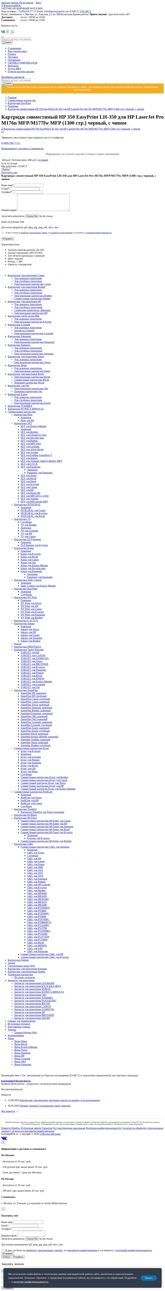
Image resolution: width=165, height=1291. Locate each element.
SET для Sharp (28, 481)
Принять (149, 1278)
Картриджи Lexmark (19, 324)
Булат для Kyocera (30, 751)
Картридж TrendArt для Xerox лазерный (42, 812)
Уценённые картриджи (20, 974)
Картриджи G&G (23, 844)
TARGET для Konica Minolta (36, 681)
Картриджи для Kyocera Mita (23, 316)
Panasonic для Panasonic (40, 472)
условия (42, 160)
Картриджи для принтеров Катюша (27, 968)
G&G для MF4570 (37, 902)
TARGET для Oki (30, 687)
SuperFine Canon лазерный (35, 701)
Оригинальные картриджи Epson (32, 403)
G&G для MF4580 (37, 905)
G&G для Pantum (36, 881)
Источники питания (19, 1023)
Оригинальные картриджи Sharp (32, 371)
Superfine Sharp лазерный (34, 742)
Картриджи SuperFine (26, 690)
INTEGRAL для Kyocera (34, 513)
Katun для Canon (30, 559)
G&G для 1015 (35, 873)
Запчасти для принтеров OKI (30, 994)
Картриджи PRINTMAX (27, 646)
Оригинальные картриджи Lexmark (33, 333)
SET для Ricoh (28, 478)
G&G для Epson (35, 864)
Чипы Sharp (20, 1041)
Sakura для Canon (30, 635)
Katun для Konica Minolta (34, 565)
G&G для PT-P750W (38, 936)
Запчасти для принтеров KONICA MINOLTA (39, 992)
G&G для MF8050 (37, 945)
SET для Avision (29, 452)
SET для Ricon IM (30, 493)
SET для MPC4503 (31, 443)
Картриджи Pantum (18, 960)
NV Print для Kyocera (32, 612)
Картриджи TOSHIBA (20, 406)
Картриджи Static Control (27, 580)
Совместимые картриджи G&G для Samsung (45, 847)
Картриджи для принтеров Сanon (26, 275)
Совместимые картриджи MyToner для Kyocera (47, 832)
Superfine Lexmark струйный (36, 725)
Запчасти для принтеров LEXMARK (34, 983)
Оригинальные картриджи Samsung (33, 353)
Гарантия (47, 1128)
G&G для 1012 (35, 870)
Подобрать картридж (12, 77)
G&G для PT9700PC (38, 919)
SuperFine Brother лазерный (36, 710)
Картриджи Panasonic (19, 336)
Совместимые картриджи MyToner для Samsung (47, 826)
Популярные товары (19, 1026)
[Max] (13, 33)
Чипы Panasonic (22, 1064)
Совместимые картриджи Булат (31, 748)
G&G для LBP (35, 948)
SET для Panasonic (31, 466)
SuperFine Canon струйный (35, 699)
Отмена (6, 1257)
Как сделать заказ (17, 51)
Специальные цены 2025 (21, 965)
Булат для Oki (28, 768)
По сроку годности (24, 977)
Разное (18, 643)
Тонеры (12, 1029)
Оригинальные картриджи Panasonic (34, 342)
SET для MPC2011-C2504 (35, 495)
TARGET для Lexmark (33, 684)
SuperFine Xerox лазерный (35, 704)
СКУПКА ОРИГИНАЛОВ (22, 62)
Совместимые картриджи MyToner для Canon (46, 820)
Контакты (13, 65)
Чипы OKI (20, 1061)
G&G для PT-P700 (37, 928)
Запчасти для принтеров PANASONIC (35, 1000)
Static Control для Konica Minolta (38, 585)
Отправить (8, 1253)
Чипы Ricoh (20, 1044)
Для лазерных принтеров (28, 278)
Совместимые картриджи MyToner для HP (44, 823)
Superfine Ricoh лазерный (34, 733)
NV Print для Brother (32, 617)
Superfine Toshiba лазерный (35, 739)
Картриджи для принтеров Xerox (26, 356)
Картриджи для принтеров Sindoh (26, 971)
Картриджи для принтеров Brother (26, 287)
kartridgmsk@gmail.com (56, 11)
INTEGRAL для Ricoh (33, 516)
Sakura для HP (28, 632)
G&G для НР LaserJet (38, 884)
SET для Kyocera (30, 484)
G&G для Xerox (35, 852)
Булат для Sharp (29, 771)
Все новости (8, 1111)
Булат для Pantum (30, 759)
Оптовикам (14, 60)
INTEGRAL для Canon (33, 510)
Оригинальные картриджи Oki (31, 388)
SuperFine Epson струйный (35, 730)
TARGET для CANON (33, 655)
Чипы (11, 1038)
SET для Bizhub (29, 440)
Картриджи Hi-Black (25, 815)
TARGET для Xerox (31, 661)
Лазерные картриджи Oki (28, 391)
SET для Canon (29, 487)
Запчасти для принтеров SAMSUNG (34, 1009)
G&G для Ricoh (35, 942)
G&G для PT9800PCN (39, 922)
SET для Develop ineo (32, 437)
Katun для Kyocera (31, 554)
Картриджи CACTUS (26, 620)
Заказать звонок (10, 2)
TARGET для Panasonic (33, 670)
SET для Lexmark (30, 446)
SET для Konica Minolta (33, 426)
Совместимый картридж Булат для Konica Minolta (48, 788)
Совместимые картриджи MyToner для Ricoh (45, 829)
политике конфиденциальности (30, 1281)
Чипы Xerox (21, 1050)
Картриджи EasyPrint (25, 588)
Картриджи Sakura (24, 623)
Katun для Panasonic (31, 571)
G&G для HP (34, 858)
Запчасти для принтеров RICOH (32, 1003)
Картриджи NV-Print (25, 597)
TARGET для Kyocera (33, 667)
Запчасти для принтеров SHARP (32, 1018)
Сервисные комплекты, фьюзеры (32, 310)
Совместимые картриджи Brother (32, 298)
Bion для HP (27, 420)
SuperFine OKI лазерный (34, 716)
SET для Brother (29, 432)
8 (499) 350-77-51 (10, 143)
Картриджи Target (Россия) (29, 649)
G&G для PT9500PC (38, 913)
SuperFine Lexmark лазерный (36, 722)
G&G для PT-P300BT (38, 931)
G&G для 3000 (35, 867)
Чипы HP (19, 1055)
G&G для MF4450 (37, 896)
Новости (6, 1128)
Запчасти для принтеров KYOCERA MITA (37, 986)
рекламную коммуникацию (62, 233)
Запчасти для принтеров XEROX (32, 989)
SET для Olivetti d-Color (33, 435)
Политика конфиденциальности (103, 1128)
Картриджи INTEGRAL (27, 504)
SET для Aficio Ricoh (32, 449)
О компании (14, 48)
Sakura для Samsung (31, 638)
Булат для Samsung (31, 762)
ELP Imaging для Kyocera (34, 545)
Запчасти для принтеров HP (29, 1012)
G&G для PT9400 (36, 910)
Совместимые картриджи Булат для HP (42, 786)
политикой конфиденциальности (99, 233)
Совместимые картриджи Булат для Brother (44, 777)
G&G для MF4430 (37, 893)
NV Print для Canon (31, 609)
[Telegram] (8, 33)
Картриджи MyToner (25, 818)
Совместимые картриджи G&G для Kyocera (45, 957)
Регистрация (26, 2)
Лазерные (26, 417)
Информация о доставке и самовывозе (22, 148)
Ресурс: (12, 261)
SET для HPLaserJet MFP (34, 501)
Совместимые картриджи (22, 411)
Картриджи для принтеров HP (24, 301)
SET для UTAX (29, 464)
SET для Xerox (29, 475)
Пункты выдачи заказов (21, 71)
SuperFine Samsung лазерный (36, 707)
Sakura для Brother (30, 641)
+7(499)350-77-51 (26, 11)
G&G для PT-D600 (37, 939)
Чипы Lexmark (22, 1058)
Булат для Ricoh (29, 765)
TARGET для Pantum (32, 672)
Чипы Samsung (22, 1052)
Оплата (12, 54)
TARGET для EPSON (32, 678)
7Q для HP (26, 533)
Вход (38, 2)
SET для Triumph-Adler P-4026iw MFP (41, 461)
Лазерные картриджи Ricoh (29, 382)
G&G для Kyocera (37, 887)
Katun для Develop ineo (33, 568)
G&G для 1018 (35, 876)
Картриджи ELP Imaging (27, 539)
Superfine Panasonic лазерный (37, 713)
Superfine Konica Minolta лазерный (39, 736)
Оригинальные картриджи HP (31, 313)
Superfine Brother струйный (35, 745)
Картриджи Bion (23, 414)
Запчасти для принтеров (21, 980)
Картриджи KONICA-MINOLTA (26, 408)
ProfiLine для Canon (31, 803)
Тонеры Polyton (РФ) (25, 1032)
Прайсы (15, 1128)
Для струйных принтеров (28, 281)
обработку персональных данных (34, 233)
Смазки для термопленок (21, 1021)
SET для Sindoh (29, 458)
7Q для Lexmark (29, 530)
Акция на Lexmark (24, 330)
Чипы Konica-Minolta (25, 1047)
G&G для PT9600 (36, 916)
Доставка (13, 57)
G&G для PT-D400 (37, 934)
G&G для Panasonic (37, 951)
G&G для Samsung (37, 878)
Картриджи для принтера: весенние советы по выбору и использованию (60, 1100)
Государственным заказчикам (69, 1128)
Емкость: (13, 264)
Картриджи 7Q (22, 519)
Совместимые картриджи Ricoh (31, 379)
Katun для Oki (28, 562)
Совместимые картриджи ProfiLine (33, 791)
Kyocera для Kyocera (38, 838)
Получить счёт (9, 172)
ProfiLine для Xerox (31, 797)
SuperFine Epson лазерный (35, 728)
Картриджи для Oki (18, 385)
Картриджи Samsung (19, 345)
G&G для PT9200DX (38, 907)
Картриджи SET (23, 423)
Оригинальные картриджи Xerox (32, 362)
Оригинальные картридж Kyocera (32, 321)
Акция (11, 963)
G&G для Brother (36, 890)
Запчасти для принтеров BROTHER (34, 1015)
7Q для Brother (29, 524)
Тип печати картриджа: (21, 255)
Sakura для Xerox (30, 629)
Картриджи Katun (24, 548)
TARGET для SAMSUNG (35, 658)
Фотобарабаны (16, 1035)
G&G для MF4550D (38, 899)
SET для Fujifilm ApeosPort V (36, 455)
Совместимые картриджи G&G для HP (42, 954)
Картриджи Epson (17, 394)
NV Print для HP (29, 606)
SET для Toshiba (29, 498)
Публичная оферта (31, 1128)
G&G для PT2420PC (38, 925)
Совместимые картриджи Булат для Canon (44, 780)
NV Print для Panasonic (33, 614)
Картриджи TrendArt (25, 809)
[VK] (3, 33)
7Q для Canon (28, 536)
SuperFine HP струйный (34, 696)
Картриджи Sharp (17, 365)
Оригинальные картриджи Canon (32, 284)
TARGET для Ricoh (31, 675)
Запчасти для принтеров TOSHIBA (33, 997)
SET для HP (27, 490)
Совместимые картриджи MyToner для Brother (46, 841)
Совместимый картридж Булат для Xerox (43, 783)
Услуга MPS (14, 68)
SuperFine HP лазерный (33, 693)
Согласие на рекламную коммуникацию (32, 1131)
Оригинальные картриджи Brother (33, 295)
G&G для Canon (36, 861)
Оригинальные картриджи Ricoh (32, 377)
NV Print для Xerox (31, 603)
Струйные (26, 522)
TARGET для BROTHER (34, 664)
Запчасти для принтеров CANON (32, 1006)
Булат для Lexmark (31, 757)
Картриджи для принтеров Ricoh (26, 374)
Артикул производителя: (22, 250)
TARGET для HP (30, 652)
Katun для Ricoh (29, 556)
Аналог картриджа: (19, 252)
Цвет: (11, 258)
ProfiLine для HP (30, 800)
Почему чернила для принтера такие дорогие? (45, 1105)
